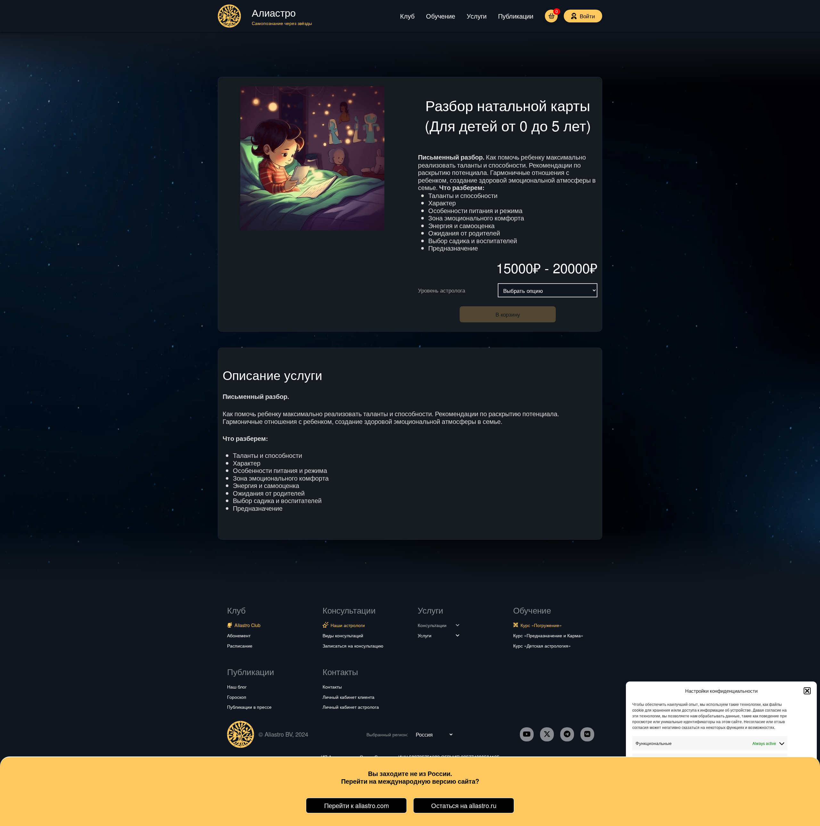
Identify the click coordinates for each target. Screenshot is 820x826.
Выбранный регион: (387, 734)
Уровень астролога (441, 290)
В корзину (508, 314)
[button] (807, 691)
